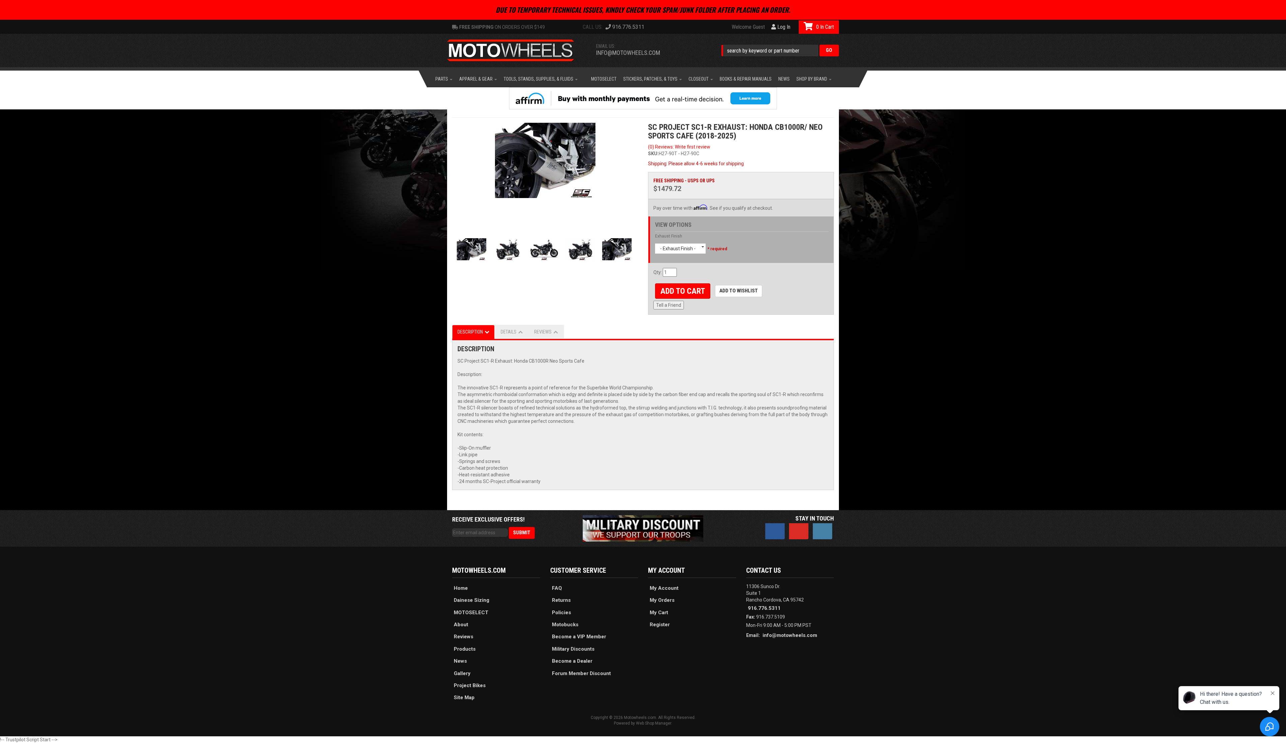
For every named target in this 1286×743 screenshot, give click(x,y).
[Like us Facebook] (775, 531)
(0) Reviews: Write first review (679, 147)
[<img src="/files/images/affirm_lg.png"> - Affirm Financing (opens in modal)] (643, 98)
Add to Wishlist (738, 291)
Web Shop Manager (653, 723)
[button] (780, 50)
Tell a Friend (668, 305)
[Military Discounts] (643, 528)
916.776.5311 (764, 608)
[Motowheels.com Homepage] (515, 50)
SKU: (653, 153)
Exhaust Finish (668, 236)
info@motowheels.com (628, 52)
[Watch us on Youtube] (798, 531)
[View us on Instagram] (822, 531)
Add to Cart (682, 291)
